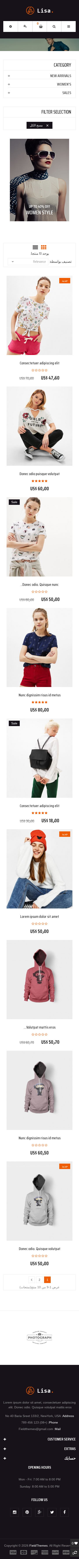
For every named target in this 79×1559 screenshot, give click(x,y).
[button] (10, 26)
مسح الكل (39, 125)
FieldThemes (38, 1545)
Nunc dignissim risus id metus (40, 695)
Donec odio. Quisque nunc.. (40, 584)
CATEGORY (62, 65)
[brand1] (40, 1338)
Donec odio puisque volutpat (40, 474)
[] (31, 1280)
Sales (66, 93)
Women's (64, 84)
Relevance (28, 261)
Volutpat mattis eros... (40, 1027)
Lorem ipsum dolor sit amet (39, 916)
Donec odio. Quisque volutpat (39, 1249)
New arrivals (60, 76)
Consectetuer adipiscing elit (39, 363)
